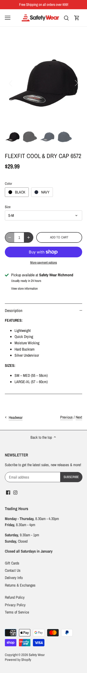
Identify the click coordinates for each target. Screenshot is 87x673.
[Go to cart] (77, 17)
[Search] (66, 17)
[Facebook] (8, 492)
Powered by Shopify (18, 659)
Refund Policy (15, 597)
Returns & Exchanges (20, 585)
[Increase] (28, 237)
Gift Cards (12, 563)
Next (79, 417)
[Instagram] (15, 492)
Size (8, 207)
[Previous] (11, 83)
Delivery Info (14, 577)
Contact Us (13, 570)
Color (8, 183)
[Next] (76, 83)
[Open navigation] (7, 18)
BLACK (20, 192)
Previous (66, 417)
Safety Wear (37, 654)
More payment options (43, 262)
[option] (43, 83)
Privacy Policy (15, 604)
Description (13, 310)
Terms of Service (17, 612)
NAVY (45, 192)
